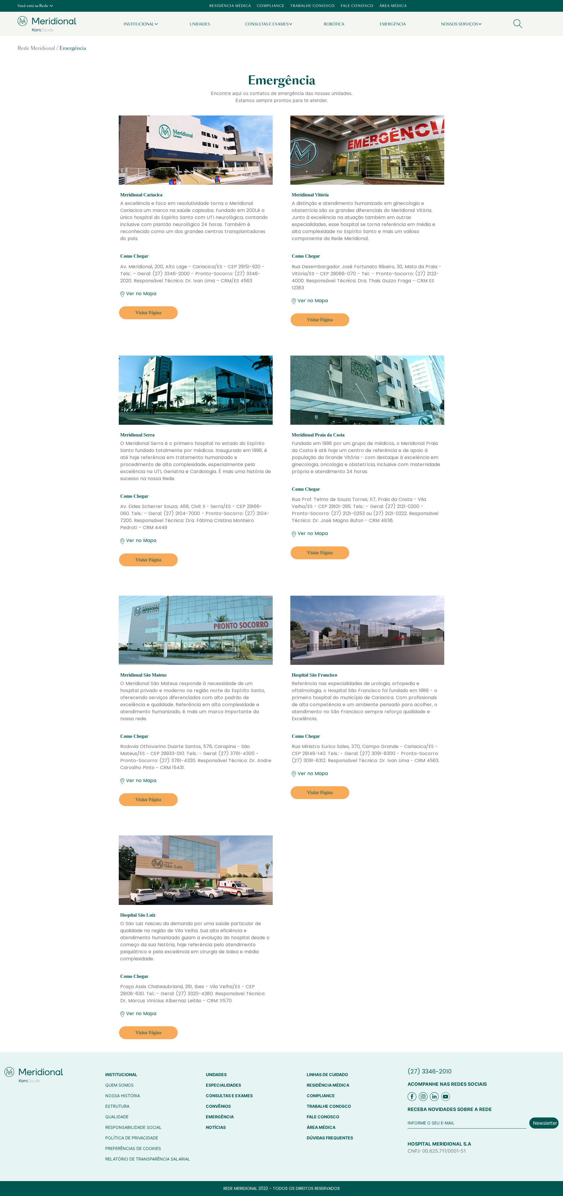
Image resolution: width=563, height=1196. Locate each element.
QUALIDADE (116, 1116)
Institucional (139, 24)
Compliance (270, 6)
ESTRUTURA (117, 1106)
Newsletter (545, 1123)
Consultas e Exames (267, 24)
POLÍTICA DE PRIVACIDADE (131, 1137)
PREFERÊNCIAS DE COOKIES (133, 1148)
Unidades (200, 24)
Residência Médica (230, 6)
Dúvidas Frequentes (330, 1137)
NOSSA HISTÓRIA (122, 1095)
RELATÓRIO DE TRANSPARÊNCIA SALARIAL (147, 1158)
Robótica (334, 24)
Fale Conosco (357, 6)
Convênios (218, 1106)
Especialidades (223, 1085)
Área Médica (393, 6)
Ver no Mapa (141, 293)
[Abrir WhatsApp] (548, 1181)
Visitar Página (148, 312)
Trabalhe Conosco (312, 6)
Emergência (393, 24)
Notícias (216, 1127)
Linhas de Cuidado (327, 1074)
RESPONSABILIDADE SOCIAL (133, 1127)
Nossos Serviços (459, 24)
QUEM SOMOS (119, 1085)
